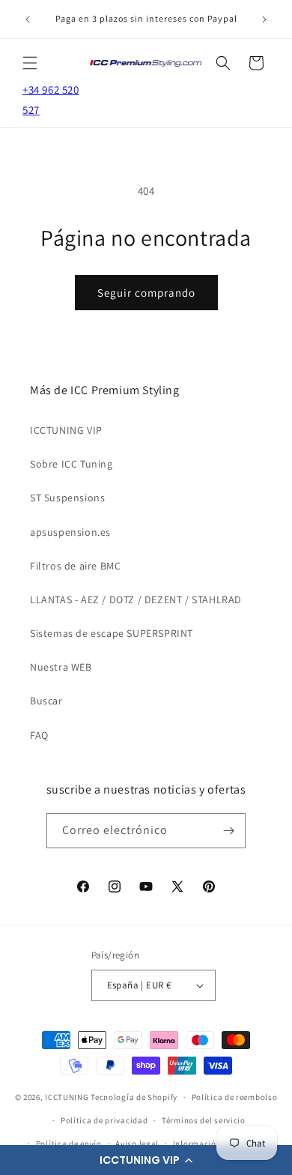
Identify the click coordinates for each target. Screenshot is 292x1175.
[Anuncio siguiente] (264, 19)
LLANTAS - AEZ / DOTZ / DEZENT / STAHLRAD (136, 599)
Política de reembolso (235, 1097)
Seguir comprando (146, 293)
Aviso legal (137, 1143)
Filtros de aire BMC (75, 566)
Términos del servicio (204, 1120)
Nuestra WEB (61, 667)
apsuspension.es (70, 532)
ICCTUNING (66, 1097)
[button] (146, 1160)
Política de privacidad (104, 1120)
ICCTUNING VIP (66, 430)
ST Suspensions (67, 497)
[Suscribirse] (228, 830)
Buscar (46, 700)
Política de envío (69, 1143)
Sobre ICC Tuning (71, 464)
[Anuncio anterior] (27, 19)
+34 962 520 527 (50, 99)
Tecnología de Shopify (134, 1097)
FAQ (39, 735)
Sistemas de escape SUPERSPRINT (111, 633)
